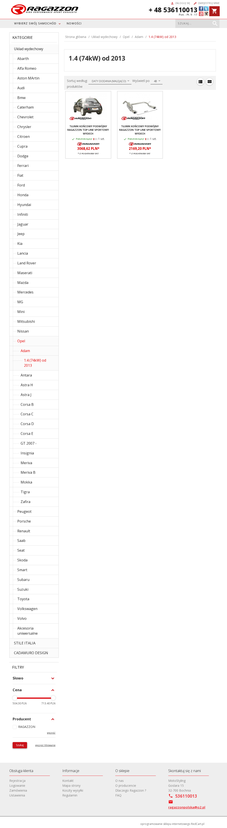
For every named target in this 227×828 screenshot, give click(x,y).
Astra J (26, 394)
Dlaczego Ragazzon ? (130, 790)
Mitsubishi (26, 321)
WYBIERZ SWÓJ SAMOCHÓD (35, 23)
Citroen (23, 136)
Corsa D (27, 423)
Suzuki (22, 589)
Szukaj (20, 745)
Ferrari (23, 165)
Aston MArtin (28, 78)
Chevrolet (25, 117)
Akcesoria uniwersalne (27, 631)
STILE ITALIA (24, 643)
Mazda (22, 282)
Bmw (21, 97)
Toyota (23, 598)
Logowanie (17, 785)
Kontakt (68, 780)
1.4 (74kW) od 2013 (35, 363)
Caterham (25, 107)
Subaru (23, 579)
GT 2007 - (29, 443)
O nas (119, 780)
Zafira (25, 501)
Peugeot (24, 511)
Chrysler (24, 126)
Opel (21, 341)
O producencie (125, 785)
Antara (26, 375)
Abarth (23, 58)
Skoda (22, 560)
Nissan (23, 331)
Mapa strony (71, 785)
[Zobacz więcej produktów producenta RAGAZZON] (88, 144)
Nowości (74, 23)
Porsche (24, 521)
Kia (19, 243)
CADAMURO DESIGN (31, 652)
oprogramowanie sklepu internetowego (165, 824)
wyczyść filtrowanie (45, 745)
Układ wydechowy (28, 48)
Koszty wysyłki (72, 790)
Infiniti (22, 214)
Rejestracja (17, 780)
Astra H (27, 384)
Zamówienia (18, 790)
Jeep (21, 233)
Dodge (22, 156)
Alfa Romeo (26, 68)
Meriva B (28, 472)
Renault (23, 531)
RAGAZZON (26, 727)
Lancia (22, 253)
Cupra (22, 146)
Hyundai (24, 204)
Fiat (20, 175)
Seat (21, 550)
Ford (21, 185)
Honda (22, 194)
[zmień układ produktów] (200, 81)
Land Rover (26, 263)
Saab (21, 540)
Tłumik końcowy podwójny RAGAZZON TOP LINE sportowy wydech (88, 130)
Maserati (24, 272)
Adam (25, 350)
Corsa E (27, 433)
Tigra (25, 491)
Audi (21, 87)
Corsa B (27, 404)
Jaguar (22, 224)
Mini (21, 311)
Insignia (27, 453)
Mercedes (25, 292)
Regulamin (69, 795)
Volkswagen (27, 608)
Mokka (26, 482)
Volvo (22, 618)
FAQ (118, 795)
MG (20, 301)
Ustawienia (17, 795)
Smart (22, 569)
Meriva (26, 462)
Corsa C (27, 414)
